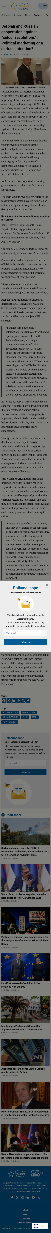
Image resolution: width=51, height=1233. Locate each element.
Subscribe (25, 642)
